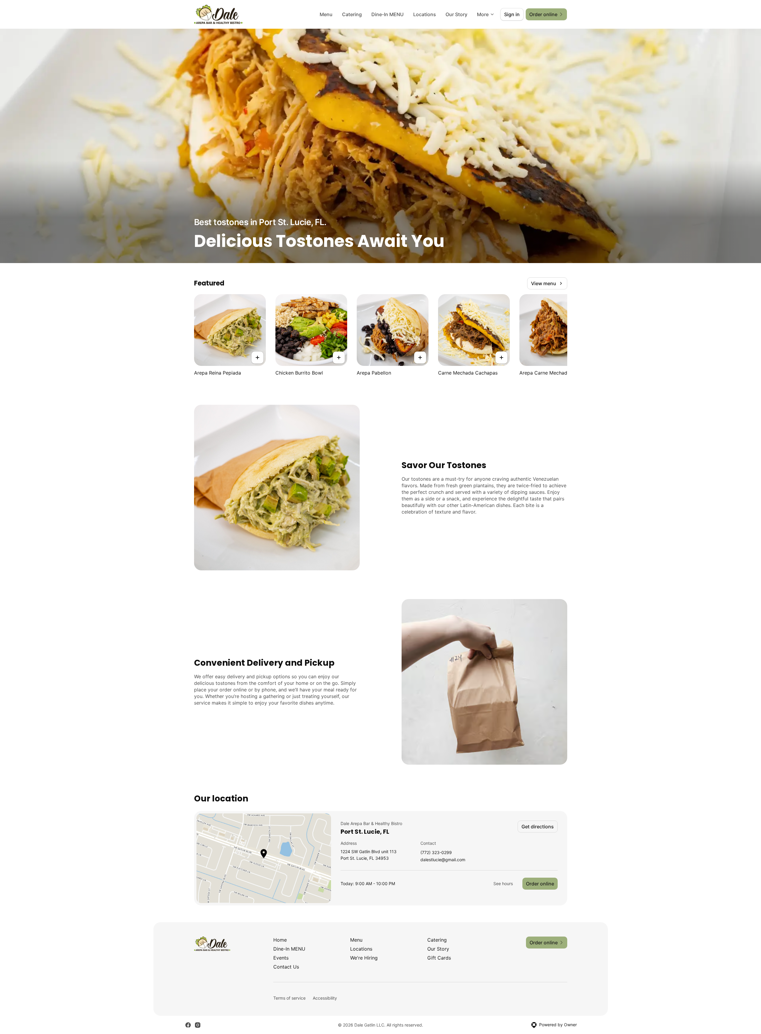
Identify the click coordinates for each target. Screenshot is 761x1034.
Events (281, 958)
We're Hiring (364, 958)
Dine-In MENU (387, 14)
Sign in (512, 14)
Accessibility (325, 998)
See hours (503, 883)
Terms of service (289, 998)
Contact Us (286, 967)
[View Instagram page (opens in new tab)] (197, 1025)
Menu (326, 14)
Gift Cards (439, 958)
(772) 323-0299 (436, 853)
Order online (540, 884)
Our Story (456, 14)
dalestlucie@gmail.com (442, 860)
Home (280, 940)
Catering (352, 14)
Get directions (537, 827)
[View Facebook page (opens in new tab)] (188, 1025)
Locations (424, 14)
